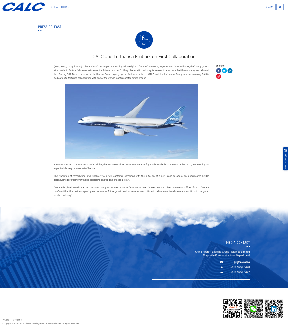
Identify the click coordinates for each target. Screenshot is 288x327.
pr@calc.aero (242, 262)
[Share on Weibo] (218, 76)
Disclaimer (17, 320)
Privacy (5, 320)
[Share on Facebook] (218, 70)
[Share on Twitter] (224, 70)
